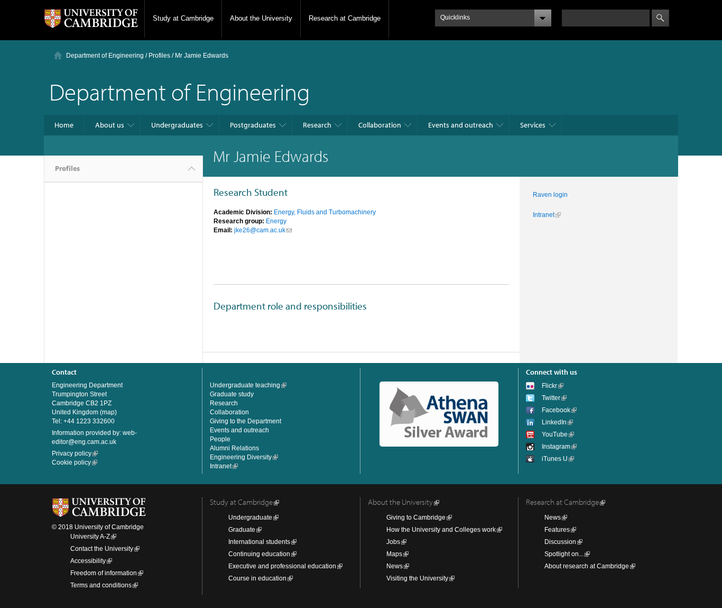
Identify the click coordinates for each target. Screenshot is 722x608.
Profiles (67, 168)
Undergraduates (177, 125)
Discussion (560, 542)
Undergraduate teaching (245, 385)
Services (532, 125)
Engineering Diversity (241, 457)
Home (63, 125)
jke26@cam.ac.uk (259, 230)
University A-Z (90, 536)
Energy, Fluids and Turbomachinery (325, 212)
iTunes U (555, 458)
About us (109, 125)
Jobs (393, 542)
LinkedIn (554, 422)
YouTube (555, 434)
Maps (394, 554)
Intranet (543, 215)
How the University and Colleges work (441, 529)
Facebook (556, 410)
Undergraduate (250, 517)
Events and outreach (460, 125)
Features (557, 529)
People (220, 439)
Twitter (551, 398)
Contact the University (101, 548)
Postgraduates (253, 125)
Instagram (556, 446)
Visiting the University (417, 578)
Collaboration (379, 125)
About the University (261, 18)
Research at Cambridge (345, 18)
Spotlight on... (564, 554)
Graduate (241, 529)
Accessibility (88, 561)
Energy (276, 221)
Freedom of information (103, 573)
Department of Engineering (105, 55)
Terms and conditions (101, 585)
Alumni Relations (234, 448)
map (108, 412)
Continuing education (259, 554)
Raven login (550, 194)
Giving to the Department (245, 421)
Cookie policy (71, 462)
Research (317, 125)
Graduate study (232, 394)
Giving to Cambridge (416, 517)
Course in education (257, 578)
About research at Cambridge (586, 566)
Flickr (549, 385)
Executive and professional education (282, 566)
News (394, 566)
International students (259, 542)
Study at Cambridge (183, 18)
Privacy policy (71, 453)
